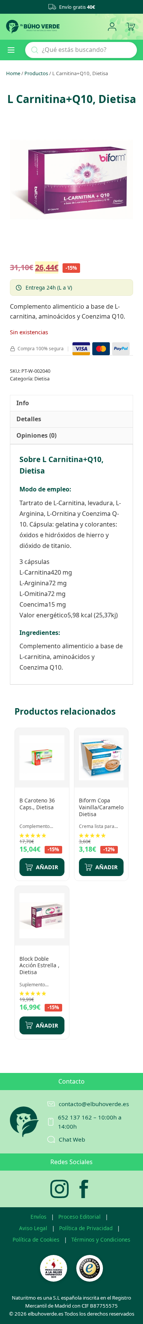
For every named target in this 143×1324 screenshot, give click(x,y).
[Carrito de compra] (130, 27)
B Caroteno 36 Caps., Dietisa (37, 804)
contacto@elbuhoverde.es (94, 1104)
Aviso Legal (33, 1228)
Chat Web (72, 1139)
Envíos (39, 1216)
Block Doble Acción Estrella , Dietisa (39, 965)
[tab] (22, 403)
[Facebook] (84, 1189)
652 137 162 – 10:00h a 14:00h (90, 1121)
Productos (36, 73)
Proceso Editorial (79, 1216)
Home (13, 73)
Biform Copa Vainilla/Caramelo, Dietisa (102, 807)
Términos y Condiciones (100, 1239)
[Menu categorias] (14, 49)
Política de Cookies (36, 1239)
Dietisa (42, 378)
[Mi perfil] (112, 27)
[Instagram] (59, 1189)
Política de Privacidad (85, 1228)
